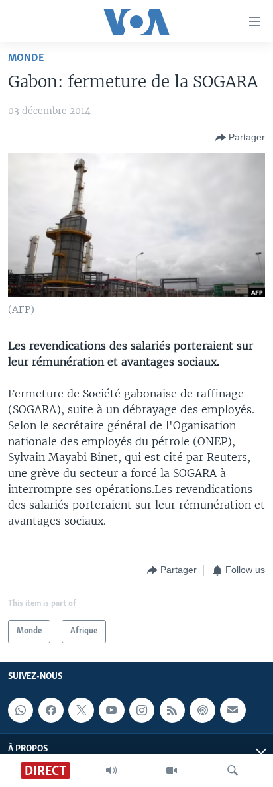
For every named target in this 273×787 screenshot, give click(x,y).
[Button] (240, 138)
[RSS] (172, 710)
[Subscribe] (232, 710)
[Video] (171, 770)
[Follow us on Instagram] (141, 710)
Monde (26, 58)
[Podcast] (202, 710)
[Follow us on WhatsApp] (20, 710)
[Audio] (111, 770)
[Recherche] (232, 770)
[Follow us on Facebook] (51, 710)
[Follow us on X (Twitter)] (80, 710)
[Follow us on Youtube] (111, 710)
